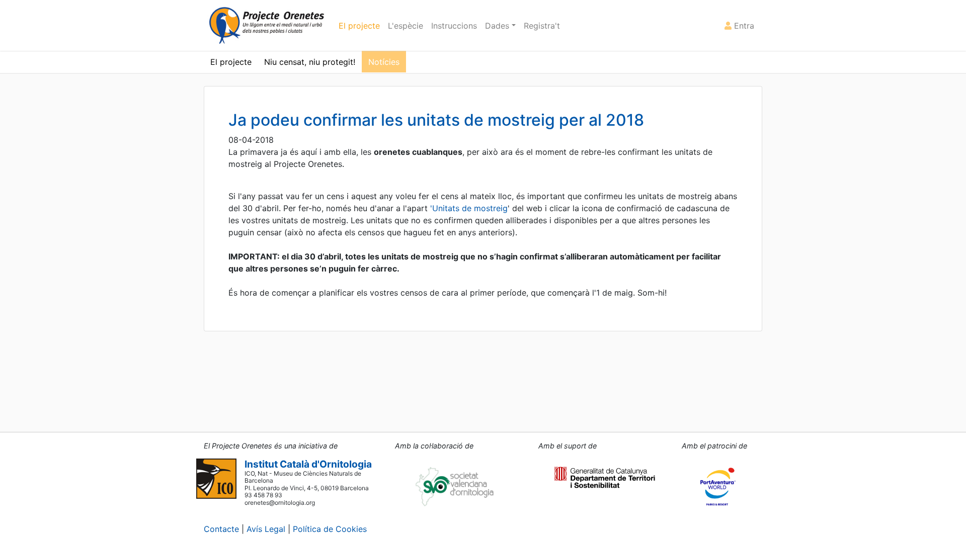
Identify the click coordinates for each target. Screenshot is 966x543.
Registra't (542, 26)
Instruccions (454, 26)
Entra (743, 26)
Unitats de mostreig (470, 208)
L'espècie (405, 26)
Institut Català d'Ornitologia (308, 464)
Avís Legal (266, 529)
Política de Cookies (330, 529)
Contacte (221, 529)
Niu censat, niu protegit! (309, 62)
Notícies (383, 62)
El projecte (359, 26)
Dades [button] (498, 26)
